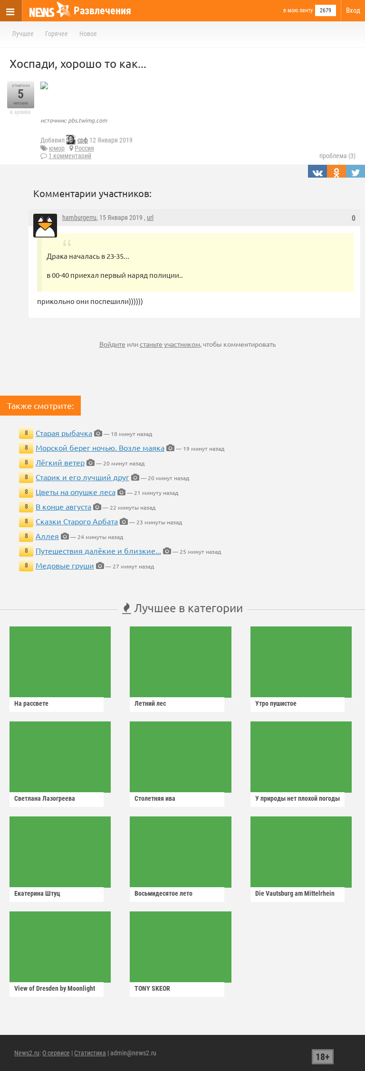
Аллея (47, 535)
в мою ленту (298, 10)
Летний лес (150, 703)
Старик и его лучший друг (82, 477)
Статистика (90, 1053)
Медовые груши (65, 565)
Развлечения (102, 11)
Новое (88, 34)
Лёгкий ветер (60, 462)
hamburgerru (79, 217)
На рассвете (31, 703)
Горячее (56, 34)
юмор (57, 148)
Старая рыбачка (64, 432)
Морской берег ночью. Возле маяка (100, 447)
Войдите (112, 344)
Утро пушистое (276, 703)
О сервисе (56, 1053)
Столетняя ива (154, 798)
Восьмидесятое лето (163, 893)
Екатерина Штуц (37, 893)
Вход (353, 10)
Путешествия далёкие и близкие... (98, 550)
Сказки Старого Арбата (77, 521)
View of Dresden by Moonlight (54, 988)
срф (82, 140)
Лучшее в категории (187, 608)
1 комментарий (69, 156)
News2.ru (26, 1053)
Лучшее (23, 34)
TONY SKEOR (152, 988)
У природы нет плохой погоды (297, 798)
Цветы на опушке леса (75, 491)
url (150, 217)
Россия (84, 148)
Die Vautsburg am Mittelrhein (295, 893)
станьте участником (170, 344)
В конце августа (63, 506)
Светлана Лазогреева (44, 798)
